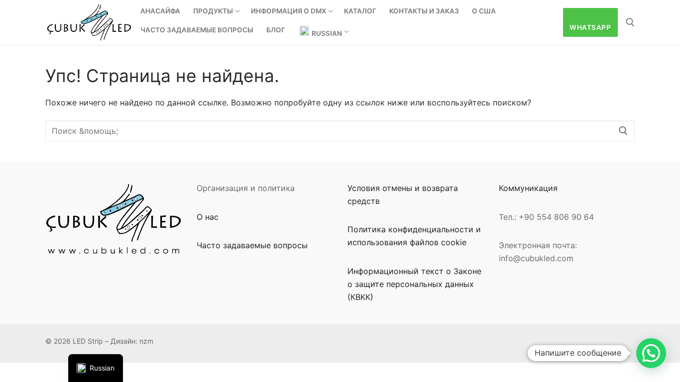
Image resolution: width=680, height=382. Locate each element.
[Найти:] (340, 130)
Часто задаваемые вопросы (252, 245)
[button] (651, 353)
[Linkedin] (446, 343)
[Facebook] (385, 343)
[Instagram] (416, 343)
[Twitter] (461, 343)
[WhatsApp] (355, 343)
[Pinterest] (401, 343)
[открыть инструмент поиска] (630, 22)
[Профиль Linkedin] (431, 343)
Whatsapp (590, 27)
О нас (208, 217)
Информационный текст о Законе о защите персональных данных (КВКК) (414, 284)
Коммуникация (528, 188)
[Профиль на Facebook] (370, 343)
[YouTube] (477, 343)
